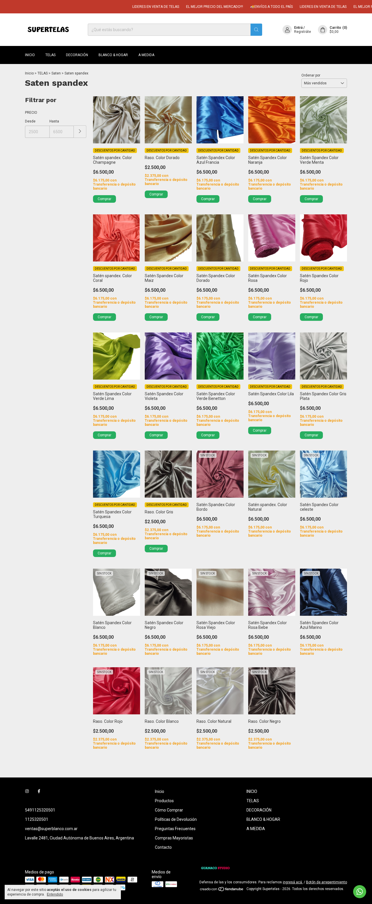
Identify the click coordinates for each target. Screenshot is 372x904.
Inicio (29, 73)
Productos (164, 800)
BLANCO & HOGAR (113, 55)
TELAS (50, 55)
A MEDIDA (146, 55)
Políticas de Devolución (176, 819)
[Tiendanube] (221, 890)
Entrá (298, 28)
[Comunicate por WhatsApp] (359, 891)
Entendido (55, 894)
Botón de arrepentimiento (326, 882)
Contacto (163, 847)
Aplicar (80, 131)
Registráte (302, 32)
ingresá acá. (293, 882)
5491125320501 (40, 810)
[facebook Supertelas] (39, 791)
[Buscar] (256, 30)
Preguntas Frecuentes (175, 828)
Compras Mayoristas (174, 838)
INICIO (30, 55)
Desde (30, 121)
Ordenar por (310, 75)
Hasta (54, 121)
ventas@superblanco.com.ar (51, 828)
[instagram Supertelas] (27, 791)
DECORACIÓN (77, 55)
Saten (56, 73)
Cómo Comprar (169, 810)
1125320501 (36, 819)
